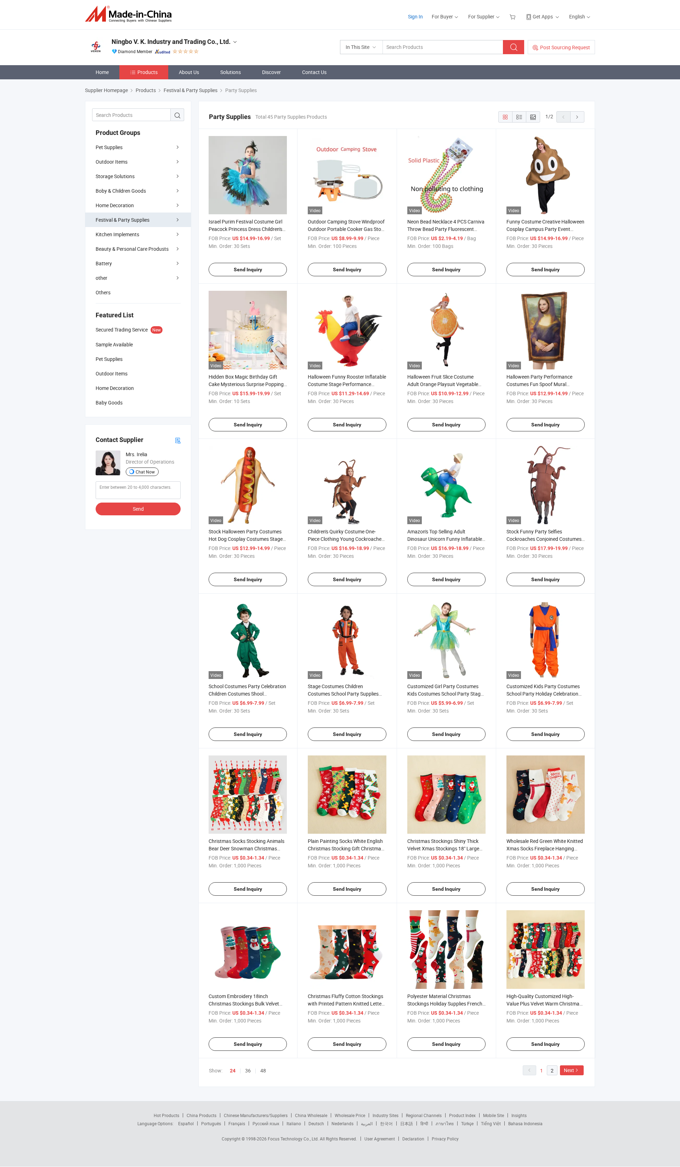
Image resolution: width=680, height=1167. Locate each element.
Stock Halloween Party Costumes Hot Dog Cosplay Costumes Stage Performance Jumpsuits (246, 539)
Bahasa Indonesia (525, 1123)
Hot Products (166, 1115)
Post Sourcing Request (565, 47)
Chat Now (145, 472)
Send (138, 508)
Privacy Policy (445, 1138)
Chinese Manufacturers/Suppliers (256, 1115)
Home (102, 72)
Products (147, 72)
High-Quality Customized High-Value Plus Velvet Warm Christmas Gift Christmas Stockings (544, 1003)
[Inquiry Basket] (513, 16)
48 (263, 1070)
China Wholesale (311, 1115)
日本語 (406, 1123)
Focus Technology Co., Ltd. (294, 1138)
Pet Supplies (109, 147)
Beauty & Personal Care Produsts (132, 248)
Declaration (413, 1138)
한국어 (386, 1123)
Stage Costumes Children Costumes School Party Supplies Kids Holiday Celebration (343, 693)
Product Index (462, 1115)
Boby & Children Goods (121, 190)
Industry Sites (385, 1115)
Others (103, 292)
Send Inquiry (248, 269)
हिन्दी (424, 1123)
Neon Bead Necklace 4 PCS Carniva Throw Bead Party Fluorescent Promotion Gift (445, 229)
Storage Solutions (115, 176)
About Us (189, 72)
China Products (201, 1115)
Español (186, 1123)
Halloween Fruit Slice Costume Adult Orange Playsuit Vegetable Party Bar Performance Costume (443, 384)
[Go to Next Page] (577, 117)
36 (248, 1070)
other (101, 277)
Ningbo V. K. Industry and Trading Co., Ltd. (171, 41)
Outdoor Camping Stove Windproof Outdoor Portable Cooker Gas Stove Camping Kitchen (347, 229)
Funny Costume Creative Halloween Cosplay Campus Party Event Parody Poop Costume (545, 229)
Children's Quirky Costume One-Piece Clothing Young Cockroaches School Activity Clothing (346, 539)
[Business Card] (178, 440)
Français (236, 1123)
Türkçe (467, 1123)
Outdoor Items (112, 161)
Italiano (294, 1123)
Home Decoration (115, 205)
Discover (271, 72)
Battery (104, 263)
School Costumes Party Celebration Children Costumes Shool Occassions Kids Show (247, 693)
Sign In (415, 16)
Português (211, 1123)
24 (233, 1070)
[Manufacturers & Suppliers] (130, 14)
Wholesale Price (350, 1115)
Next (569, 1070)
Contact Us (314, 72)
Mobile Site (493, 1115)
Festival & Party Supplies (122, 219)
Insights (519, 1115)
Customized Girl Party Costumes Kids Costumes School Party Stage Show (445, 693)
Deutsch (316, 1123)
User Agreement (379, 1138)
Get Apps (543, 16)
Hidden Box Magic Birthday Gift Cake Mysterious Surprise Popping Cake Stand (246, 384)
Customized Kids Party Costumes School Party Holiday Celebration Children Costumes (543, 693)
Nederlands (342, 1123)
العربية (367, 1123)
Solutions (230, 72)
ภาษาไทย (445, 1123)
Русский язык (266, 1123)
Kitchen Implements (117, 234)
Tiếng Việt (491, 1123)
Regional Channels (424, 1115)
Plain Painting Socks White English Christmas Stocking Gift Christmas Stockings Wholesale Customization (347, 848)
